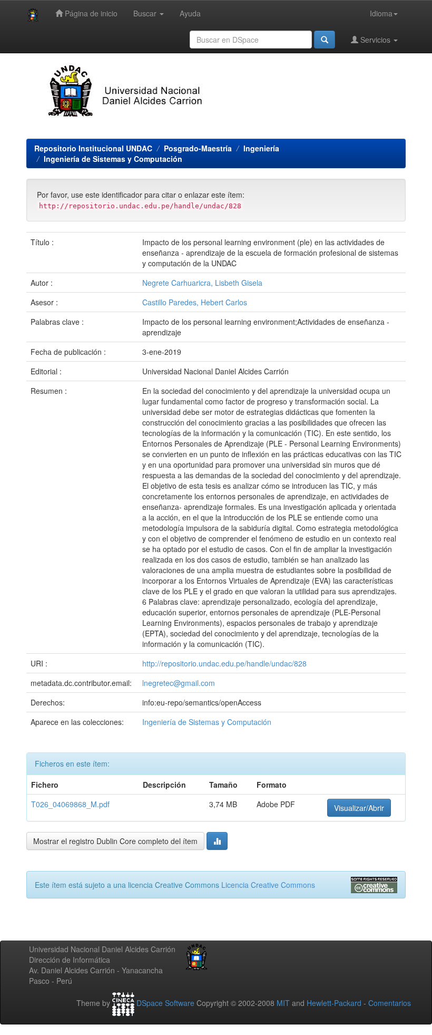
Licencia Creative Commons (268, 884)
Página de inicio (90, 13)
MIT (283, 1003)
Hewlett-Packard (334, 1003)
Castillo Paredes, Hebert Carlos (194, 302)
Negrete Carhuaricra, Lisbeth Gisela (202, 282)
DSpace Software (165, 1003)
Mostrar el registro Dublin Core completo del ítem (115, 841)
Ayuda (190, 13)
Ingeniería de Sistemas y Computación (113, 158)
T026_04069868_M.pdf (70, 804)
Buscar (146, 13)
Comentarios (389, 1003)
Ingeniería (261, 148)
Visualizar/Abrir (359, 807)
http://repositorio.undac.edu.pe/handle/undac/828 (224, 663)
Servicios (375, 39)
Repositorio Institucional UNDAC (93, 148)
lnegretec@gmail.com (178, 683)
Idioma (381, 13)
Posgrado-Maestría (198, 148)
